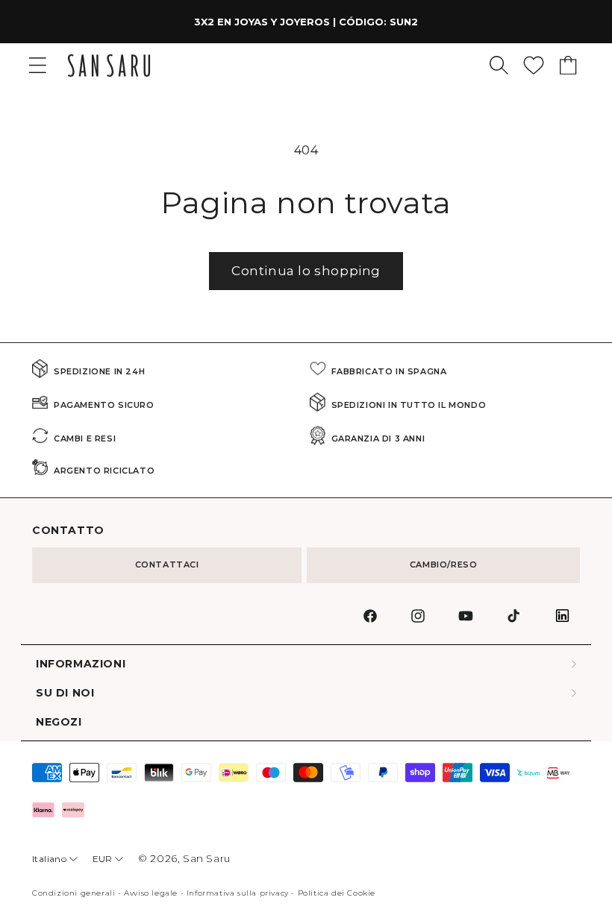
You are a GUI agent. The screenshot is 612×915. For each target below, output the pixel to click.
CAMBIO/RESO (444, 564)
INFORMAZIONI (80, 664)
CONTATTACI (167, 564)
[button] (499, 65)
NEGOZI (59, 722)
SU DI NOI (65, 693)
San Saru (207, 858)
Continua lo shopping (306, 270)
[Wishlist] (533, 65)
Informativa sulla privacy (238, 893)
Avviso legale (151, 893)
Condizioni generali (73, 893)
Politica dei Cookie (336, 893)
